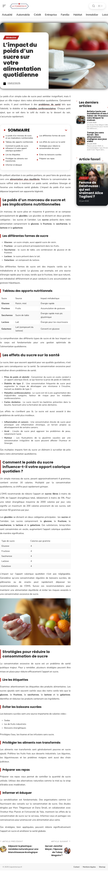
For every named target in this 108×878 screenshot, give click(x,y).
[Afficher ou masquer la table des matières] (48, 130)
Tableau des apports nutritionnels (19, 142)
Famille (84, 178)
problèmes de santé (50, 104)
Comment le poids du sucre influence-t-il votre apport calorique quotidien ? (17, 148)
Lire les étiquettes (13, 154)
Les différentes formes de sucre (52, 135)
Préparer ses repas (47, 158)
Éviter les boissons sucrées (50, 154)
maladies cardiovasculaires (42, 108)
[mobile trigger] (5, 6)
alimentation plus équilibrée (25, 179)
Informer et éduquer (14, 165)
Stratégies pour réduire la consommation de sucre (49, 147)
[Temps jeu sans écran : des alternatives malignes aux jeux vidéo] (80, 141)
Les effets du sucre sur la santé (52, 142)
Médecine (11, 37)
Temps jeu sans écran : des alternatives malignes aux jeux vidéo (97, 137)
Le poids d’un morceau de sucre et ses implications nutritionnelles (19, 136)
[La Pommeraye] (19, 6)
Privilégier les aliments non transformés (17, 159)
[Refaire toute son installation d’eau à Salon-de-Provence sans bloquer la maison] (80, 120)
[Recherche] (93, 6)
